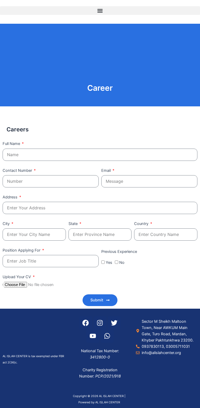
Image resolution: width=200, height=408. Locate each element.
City (7, 223)
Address (10, 197)
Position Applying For (22, 250)
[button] (100, 10)
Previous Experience (119, 251)
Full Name (12, 143)
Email (106, 170)
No (121, 262)
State (73, 223)
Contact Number (18, 170)
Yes (109, 262)
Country (141, 223)
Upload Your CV (17, 277)
